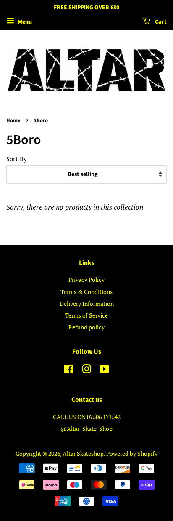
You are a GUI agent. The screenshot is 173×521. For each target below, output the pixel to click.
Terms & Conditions (86, 292)
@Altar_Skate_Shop (86, 429)
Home (13, 120)
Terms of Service (86, 315)
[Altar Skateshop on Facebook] (68, 370)
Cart (160, 22)
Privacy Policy (86, 279)
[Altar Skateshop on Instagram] (86, 370)
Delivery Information (87, 303)
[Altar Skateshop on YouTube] (104, 370)
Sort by (16, 159)
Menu (24, 22)
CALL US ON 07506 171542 (87, 417)
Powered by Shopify (131, 453)
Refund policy (86, 327)
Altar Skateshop (83, 453)
